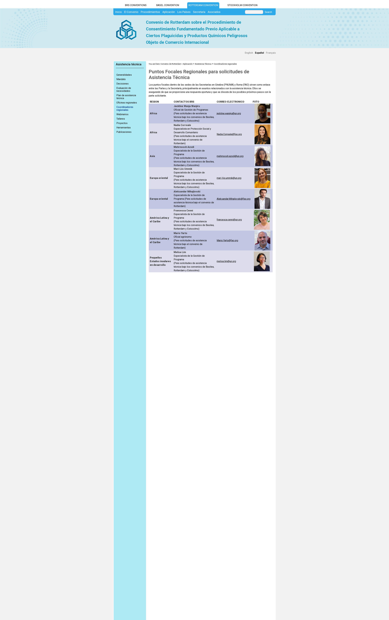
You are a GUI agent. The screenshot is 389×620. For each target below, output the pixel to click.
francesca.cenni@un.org (229, 219)
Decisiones (122, 83)
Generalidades (124, 74)
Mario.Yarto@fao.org (227, 240)
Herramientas (123, 127)
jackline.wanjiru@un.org (229, 113)
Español (259, 52)
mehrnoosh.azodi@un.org (230, 156)
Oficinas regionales (126, 102)
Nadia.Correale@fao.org (229, 134)
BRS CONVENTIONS (135, 5)
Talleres (120, 118)
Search (268, 12)
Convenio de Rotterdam (170, 64)
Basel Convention (167, 5)
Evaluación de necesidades (123, 89)
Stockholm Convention (242, 5)
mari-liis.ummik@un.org (229, 178)
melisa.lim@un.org (226, 261)
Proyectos (121, 123)
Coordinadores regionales (124, 108)
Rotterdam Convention (203, 5)
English (249, 52)
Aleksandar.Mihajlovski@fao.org (233, 198)
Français (271, 52)
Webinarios (122, 114)
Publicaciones (123, 132)
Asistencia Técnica (203, 64)
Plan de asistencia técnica (126, 97)
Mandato (121, 79)
